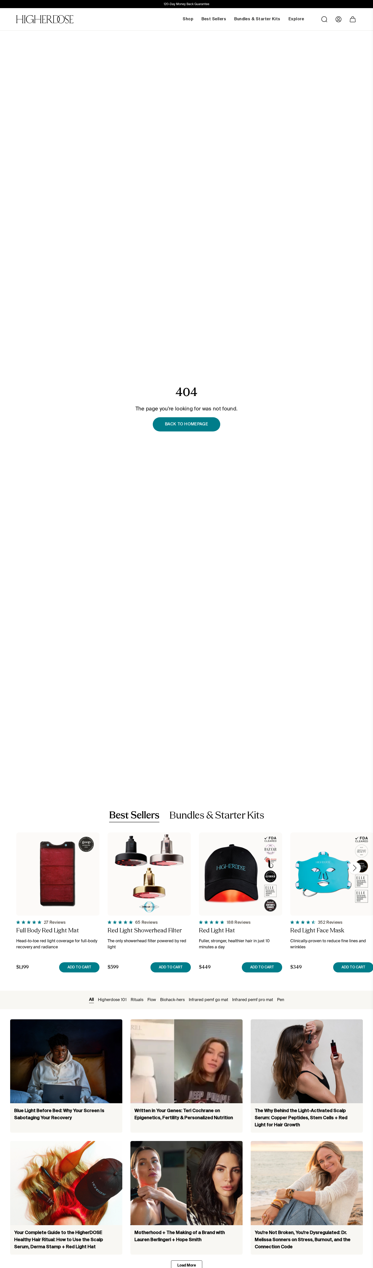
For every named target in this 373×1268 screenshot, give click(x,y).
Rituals (137, 999)
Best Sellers (134, 816)
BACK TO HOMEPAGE (186, 424)
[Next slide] (355, 868)
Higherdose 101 (112, 999)
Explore (296, 19)
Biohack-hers (172, 999)
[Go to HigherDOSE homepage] (45, 19)
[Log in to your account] (338, 19)
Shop (188, 19)
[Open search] (324, 19)
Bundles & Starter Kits (216, 816)
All (91, 1000)
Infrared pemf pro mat (252, 999)
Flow (151, 999)
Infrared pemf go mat (208, 999)
